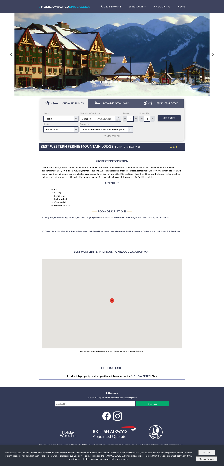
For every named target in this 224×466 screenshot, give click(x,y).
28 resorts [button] (136, 6)
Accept (206, 452)
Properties (85, 124)
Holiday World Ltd (68, 434)
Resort (46, 113)
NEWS (181, 6)
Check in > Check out (90, 113)
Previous (11, 54)
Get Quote (169, 118)
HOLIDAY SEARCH (142, 376)
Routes (46, 124)
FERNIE (120, 146)
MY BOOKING (161, 6)
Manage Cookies (206, 459)
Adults (126, 113)
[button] (112, 301)
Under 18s (144, 113)
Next (213, 54)
